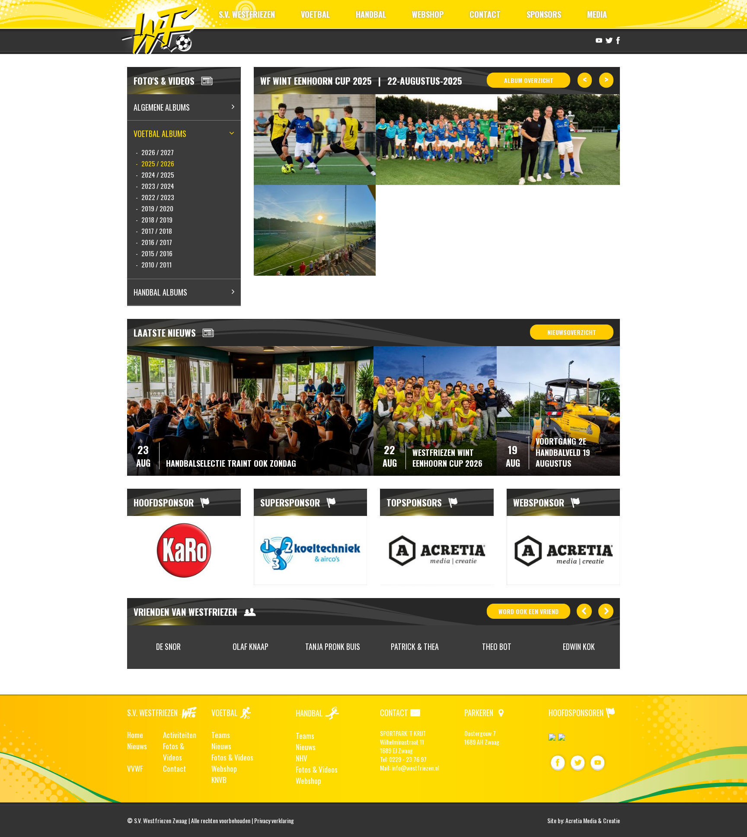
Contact (174, 768)
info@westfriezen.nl (415, 767)
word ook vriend (528, 611)
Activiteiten (179, 734)
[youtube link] (598, 39)
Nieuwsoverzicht (571, 332)
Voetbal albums (160, 133)
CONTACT (485, 14)
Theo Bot (496, 646)
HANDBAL (371, 14)
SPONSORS (544, 14)
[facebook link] (617, 39)
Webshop (224, 768)
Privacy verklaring (274, 820)
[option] (184, 550)
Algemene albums (162, 107)
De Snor (168, 646)
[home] (163, 28)
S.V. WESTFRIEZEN (247, 14)
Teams (220, 734)
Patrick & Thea (415, 646)
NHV (301, 758)
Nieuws (137, 746)
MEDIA (597, 14)
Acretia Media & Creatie (592, 820)
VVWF (135, 768)
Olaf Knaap (250, 646)
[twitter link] (608, 39)
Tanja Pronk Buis (332, 646)
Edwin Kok (579, 646)
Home (135, 734)
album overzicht (528, 80)
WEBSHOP (428, 14)
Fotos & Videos (173, 752)
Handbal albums (160, 292)
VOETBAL (315, 14)
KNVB (219, 779)
